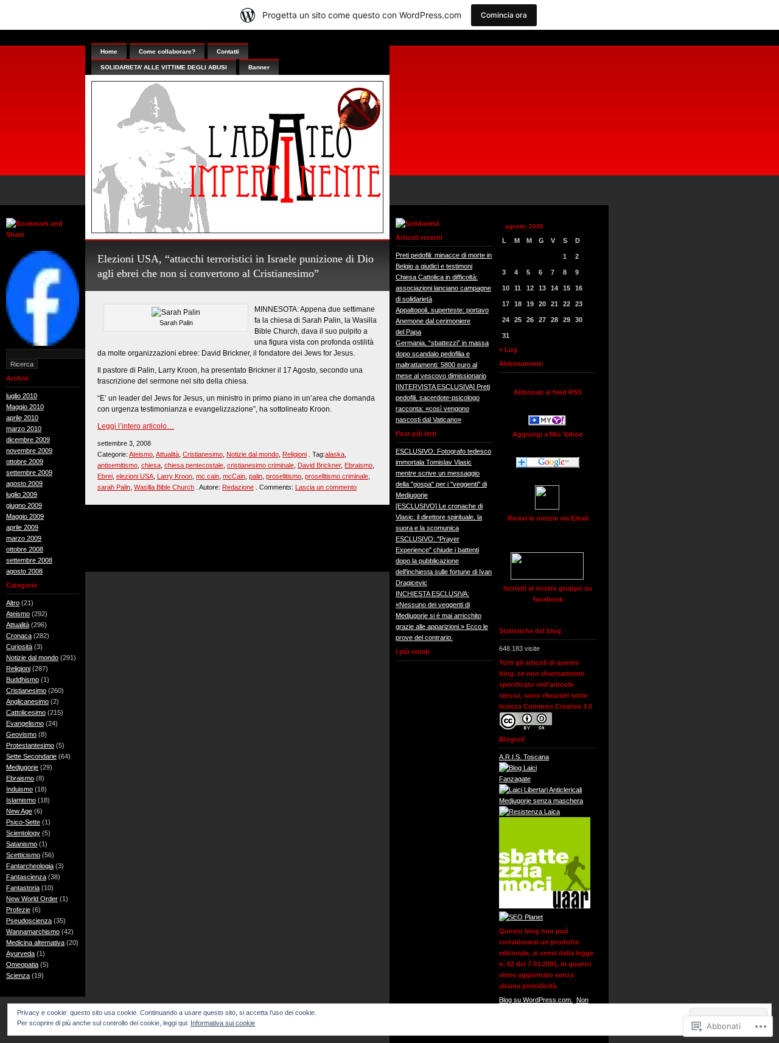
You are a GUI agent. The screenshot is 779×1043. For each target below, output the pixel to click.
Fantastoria (23, 887)
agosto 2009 (24, 483)
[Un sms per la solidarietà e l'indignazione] (42, 343)
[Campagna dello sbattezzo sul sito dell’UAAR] (544, 906)
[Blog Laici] (518, 767)
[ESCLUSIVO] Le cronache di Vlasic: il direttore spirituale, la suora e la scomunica (439, 517)
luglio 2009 (21, 494)
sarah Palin (113, 487)
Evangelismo (25, 723)
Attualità (17, 624)
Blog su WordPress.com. (536, 999)
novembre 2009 (29, 450)
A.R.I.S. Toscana (524, 756)
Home (108, 51)
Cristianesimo (26, 690)
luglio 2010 (21, 395)
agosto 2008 (24, 571)
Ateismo (18, 613)
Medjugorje (22, 767)
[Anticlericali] (540, 789)
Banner (259, 67)
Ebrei (105, 476)
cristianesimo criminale (260, 465)
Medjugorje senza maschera (541, 800)
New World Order (32, 898)
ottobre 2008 (24, 549)
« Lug (508, 349)
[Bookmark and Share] (42, 234)
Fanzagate (515, 778)
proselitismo (283, 476)
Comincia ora (504, 14)
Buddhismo (22, 679)
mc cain (207, 476)
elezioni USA (134, 476)
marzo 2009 (23, 538)
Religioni (18, 668)
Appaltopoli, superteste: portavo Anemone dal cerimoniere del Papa (442, 320)
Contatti (228, 51)
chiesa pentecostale (193, 465)
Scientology (23, 833)
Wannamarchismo (33, 931)
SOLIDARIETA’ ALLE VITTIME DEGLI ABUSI (163, 67)
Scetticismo (23, 855)
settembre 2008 (29, 560)
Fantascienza (26, 876)
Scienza (18, 975)
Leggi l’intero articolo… (135, 426)
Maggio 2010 (25, 406)
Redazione (238, 487)
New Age (19, 811)
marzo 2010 (23, 428)
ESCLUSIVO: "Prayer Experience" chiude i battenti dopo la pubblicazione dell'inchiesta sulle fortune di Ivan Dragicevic (444, 560)
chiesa (151, 465)
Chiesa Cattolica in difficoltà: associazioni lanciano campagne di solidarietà (443, 288)
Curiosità (19, 646)
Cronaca (19, 635)
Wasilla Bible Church (164, 487)
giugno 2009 (24, 505)
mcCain (234, 476)
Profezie (18, 909)
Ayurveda (20, 953)
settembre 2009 (29, 472)
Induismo (19, 789)
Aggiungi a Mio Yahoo (547, 434)
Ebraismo (20, 778)
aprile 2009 (22, 527)
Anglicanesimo (27, 701)
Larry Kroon (174, 476)
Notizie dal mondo (32, 657)
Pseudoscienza (29, 920)
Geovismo (21, 734)
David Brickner (319, 465)
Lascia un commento (326, 487)
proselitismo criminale (336, 476)
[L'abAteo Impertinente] (547, 423)
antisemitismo (117, 465)
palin (255, 476)
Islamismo (21, 800)
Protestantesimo (30, 745)
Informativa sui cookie (222, 1023)
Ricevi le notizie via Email (548, 518)
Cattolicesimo (26, 712)
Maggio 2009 (25, 516)
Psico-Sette (23, 822)
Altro (12, 602)
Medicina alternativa (35, 942)
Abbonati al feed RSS (548, 392)
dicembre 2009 (28, 439)
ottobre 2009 (24, 461)
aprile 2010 (22, 417)
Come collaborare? (167, 51)
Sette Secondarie (31, 756)
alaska (334, 454)
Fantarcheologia (30, 865)
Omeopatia (22, 964)
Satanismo (21, 844)
